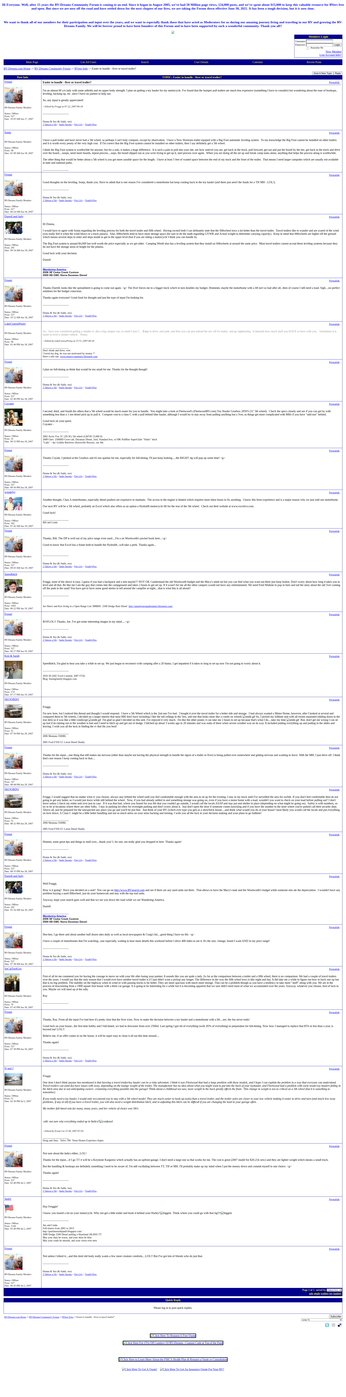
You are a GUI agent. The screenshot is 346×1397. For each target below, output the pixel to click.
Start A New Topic (323, 73)
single (317, 1293)
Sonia (8, 132)
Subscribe (336, 1316)
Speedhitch (11, 574)
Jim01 (8, 1198)
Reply (338, 73)
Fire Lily (78, 124)
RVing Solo (81, 68)
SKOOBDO (12, 699)
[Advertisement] (173, 1386)
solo (311, 1293)
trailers (325, 1293)
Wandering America (54, 269)
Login (337, 44)
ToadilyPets (91, 124)
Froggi (8, 81)
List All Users (88, 62)
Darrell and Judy (14, 216)
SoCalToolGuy (13, 968)
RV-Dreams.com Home (17, 68)
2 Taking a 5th (50, 124)
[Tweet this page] (327, 1324)
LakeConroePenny (15, 323)
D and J (9, 1068)
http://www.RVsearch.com (129, 890)
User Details (201, 62)
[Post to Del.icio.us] (339, 1324)
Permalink (334, 82)
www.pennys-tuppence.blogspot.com (78, 356)
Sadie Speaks (65, 124)
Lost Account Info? (330, 54)
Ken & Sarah (12, 655)
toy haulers (335, 1293)
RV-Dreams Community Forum (52, 68)
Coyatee (9, 403)
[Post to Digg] (333, 1324)
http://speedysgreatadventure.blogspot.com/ (151, 606)
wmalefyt (10, 492)
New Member (333, 51)
